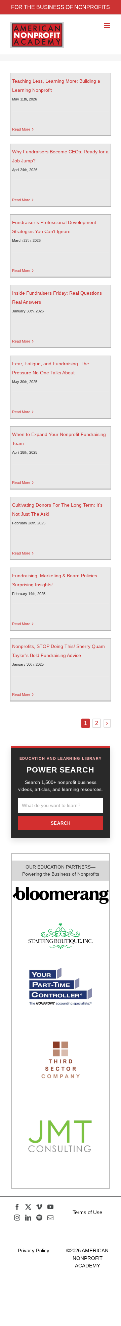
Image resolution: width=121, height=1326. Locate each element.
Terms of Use (87, 1212)
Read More (21, 129)
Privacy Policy (33, 1250)
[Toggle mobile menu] (107, 25)
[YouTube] (50, 1207)
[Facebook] (17, 1207)
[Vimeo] (39, 1207)
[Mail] (50, 1217)
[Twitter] (28, 1207)
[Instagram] (17, 1217)
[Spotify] (39, 1217)
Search (61, 823)
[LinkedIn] (28, 1217)
